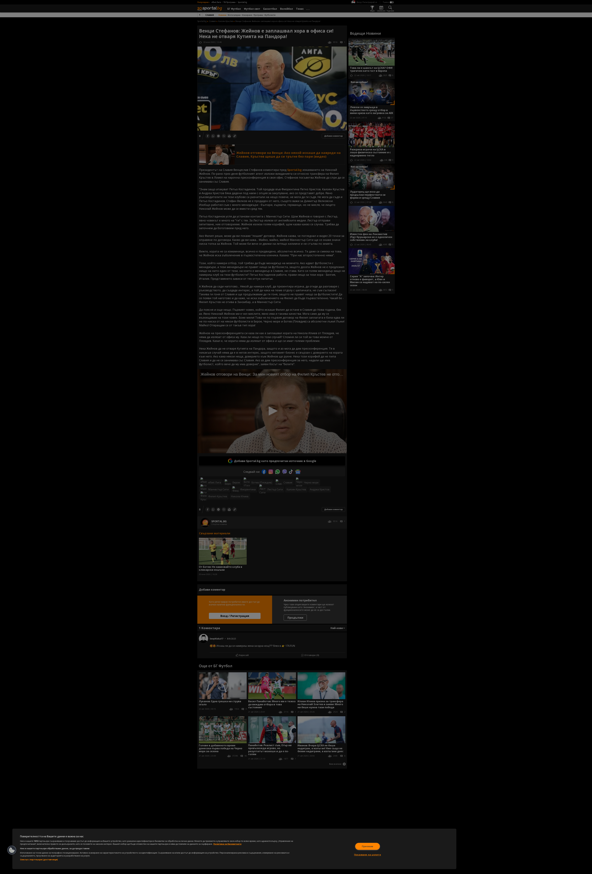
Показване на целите (367, 854)
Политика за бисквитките (227, 844)
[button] (12, 850)
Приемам (367, 846)
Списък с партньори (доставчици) (39, 859)
